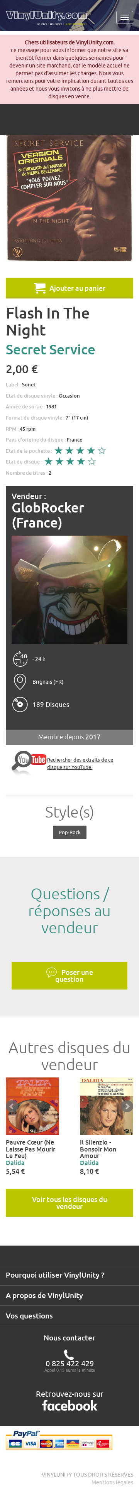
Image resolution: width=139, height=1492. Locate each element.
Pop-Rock (70, 832)
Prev (12, 1106)
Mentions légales (112, 1482)
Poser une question (74, 975)
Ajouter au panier (77, 288)
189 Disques (51, 704)
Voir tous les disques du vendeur (69, 1202)
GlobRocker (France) (48, 515)
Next (127, 1106)
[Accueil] (49, 21)
